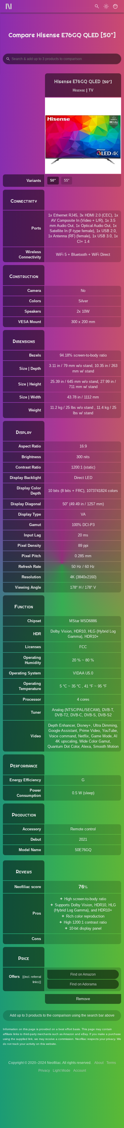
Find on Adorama (83, 984)
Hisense (79, 90)
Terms (111, 1063)
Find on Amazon (83, 974)
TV (91, 90)
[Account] (115, 6)
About (99, 1063)
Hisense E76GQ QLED (77, 82)
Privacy (44, 1071)
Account (79, 1071)
